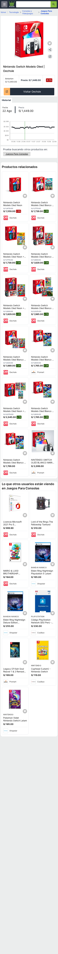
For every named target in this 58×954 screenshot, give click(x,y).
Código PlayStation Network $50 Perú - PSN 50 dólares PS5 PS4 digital (41, 623)
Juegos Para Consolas (46, 12)
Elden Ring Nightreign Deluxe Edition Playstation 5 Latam (14, 622)
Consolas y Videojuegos (27, 12)
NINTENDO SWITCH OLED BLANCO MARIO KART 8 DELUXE (42, 462)
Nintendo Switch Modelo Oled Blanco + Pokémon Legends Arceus (42, 206)
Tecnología (14, 12)
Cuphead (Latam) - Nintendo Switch (40, 670)
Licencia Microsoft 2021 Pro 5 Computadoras (12, 524)
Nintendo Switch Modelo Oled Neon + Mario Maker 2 (13, 257)
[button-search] (54, 4)
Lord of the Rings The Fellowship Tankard (42, 523)
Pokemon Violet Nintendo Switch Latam (15, 719)
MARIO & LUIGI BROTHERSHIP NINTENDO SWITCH (13, 573)
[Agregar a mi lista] (25, 196)
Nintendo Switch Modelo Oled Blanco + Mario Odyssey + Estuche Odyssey (42, 258)
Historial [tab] (6, 100)
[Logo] (12, 4)
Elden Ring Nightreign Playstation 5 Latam (42, 572)
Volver (3, 12)
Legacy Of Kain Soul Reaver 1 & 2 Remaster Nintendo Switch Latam (15, 671)
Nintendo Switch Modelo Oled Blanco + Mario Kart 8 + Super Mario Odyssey (14, 361)
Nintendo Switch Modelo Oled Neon (12, 204)
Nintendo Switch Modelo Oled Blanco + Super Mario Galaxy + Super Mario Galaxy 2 (42, 361)
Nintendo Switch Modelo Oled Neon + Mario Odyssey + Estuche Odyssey (13, 309)
